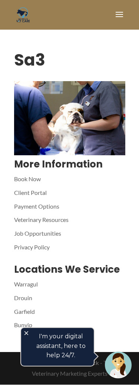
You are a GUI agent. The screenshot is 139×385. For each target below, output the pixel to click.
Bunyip (23, 324)
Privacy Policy (32, 246)
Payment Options (36, 206)
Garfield (24, 311)
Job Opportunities (37, 233)
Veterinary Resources (41, 219)
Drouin (23, 297)
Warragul (26, 284)
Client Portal (30, 192)
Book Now (27, 178)
